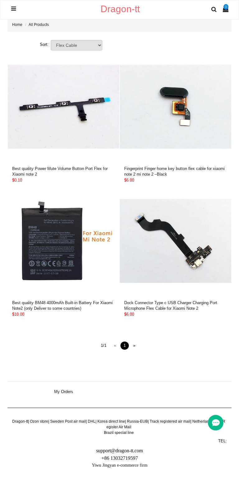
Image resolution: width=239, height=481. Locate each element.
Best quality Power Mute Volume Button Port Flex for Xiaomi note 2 (60, 171)
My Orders (63, 392)
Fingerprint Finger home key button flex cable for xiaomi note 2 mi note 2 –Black (174, 171)
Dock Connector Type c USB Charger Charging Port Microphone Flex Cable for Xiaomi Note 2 (170, 305)
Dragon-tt (20, 421)
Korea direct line (111, 421)
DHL (92, 421)
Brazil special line (119, 432)
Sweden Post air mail (68, 421)
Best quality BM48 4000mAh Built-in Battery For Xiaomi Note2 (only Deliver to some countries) (62, 305)
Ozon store (39, 421)
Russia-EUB (137, 421)
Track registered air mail (170, 421)
